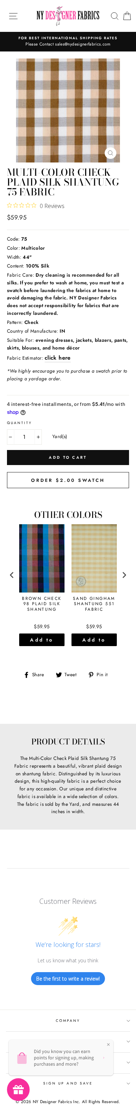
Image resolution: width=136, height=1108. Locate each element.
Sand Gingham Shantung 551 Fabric (94, 604)
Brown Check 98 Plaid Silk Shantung (41, 604)
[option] (68, 41)
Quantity (19, 422)
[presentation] (12, 575)
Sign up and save (68, 1083)
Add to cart (41, 641)
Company (68, 1020)
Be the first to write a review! (68, 978)
